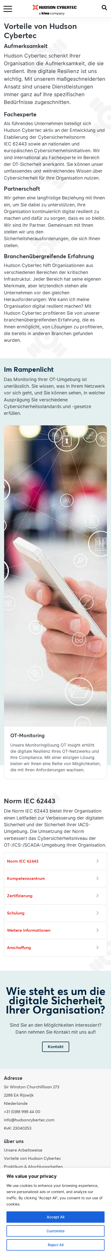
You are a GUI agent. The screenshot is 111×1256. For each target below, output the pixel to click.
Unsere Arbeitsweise (23, 1150)
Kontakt (56, 1047)
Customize (55, 1231)
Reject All (56, 1245)
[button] (106, 7)
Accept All (55, 1217)
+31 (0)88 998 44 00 (22, 1112)
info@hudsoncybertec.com (29, 1120)
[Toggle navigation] (8, 9)
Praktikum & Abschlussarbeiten (33, 1167)
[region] (55, 1212)
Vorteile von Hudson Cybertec (32, 1158)
